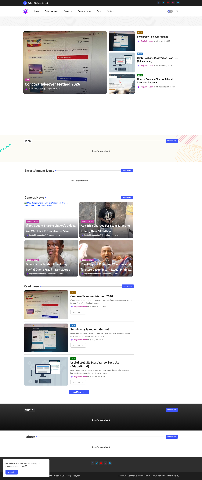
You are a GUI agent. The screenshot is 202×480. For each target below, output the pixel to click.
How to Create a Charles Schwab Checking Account (155, 81)
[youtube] (168, 2)
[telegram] (178, 2)
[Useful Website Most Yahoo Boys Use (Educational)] (122, 62)
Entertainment (51, 11)
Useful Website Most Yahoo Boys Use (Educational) (157, 60)
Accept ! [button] (11, 472)
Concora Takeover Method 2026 (91, 296)
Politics (110, 11)
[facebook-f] (159, 2)
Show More (171, 141)
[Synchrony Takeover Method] (122, 41)
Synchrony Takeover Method (152, 36)
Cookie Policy (144, 476)
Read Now (76, 312)
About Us (122, 476)
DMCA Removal (158, 476)
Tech (99, 11)
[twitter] (163, 2)
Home (36, 11)
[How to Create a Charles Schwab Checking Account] (122, 84)
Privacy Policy (173, 476)
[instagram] (173, 2)
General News (84, 11)
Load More (77, 392)
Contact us (132, 476)
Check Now (20, 466)
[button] (170, 11)
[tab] (36, 11)
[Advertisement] (101, 115)
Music (67, 11)
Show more (128, 286)
